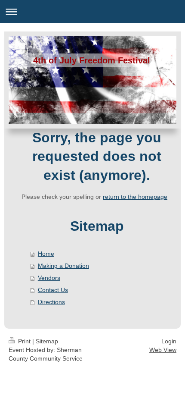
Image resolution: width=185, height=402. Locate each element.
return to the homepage (135, 196)
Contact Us (53, 289)
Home (46, 253)
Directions (51, 301)
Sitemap (47, 341)
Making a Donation (63, 265)
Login (168, 341)
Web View (162, 349)
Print (24, 341)
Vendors (49, 277)
